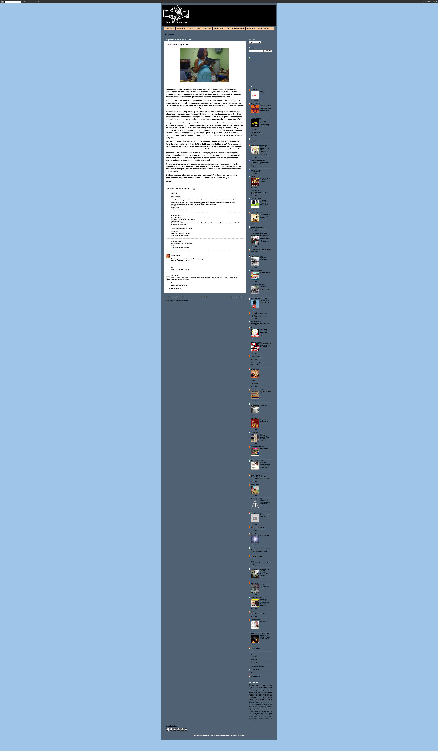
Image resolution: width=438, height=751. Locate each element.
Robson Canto (255, 663)
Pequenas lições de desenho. (259, 228)
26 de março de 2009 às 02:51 (180, 235)
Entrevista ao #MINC (256, 358)
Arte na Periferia (256, 513)
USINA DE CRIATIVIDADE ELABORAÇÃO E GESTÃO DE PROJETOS (264, 437)
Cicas (252, 561)
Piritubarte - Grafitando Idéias (260, 569)
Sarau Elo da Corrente (255, 56)
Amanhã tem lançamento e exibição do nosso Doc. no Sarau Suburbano (265, 602)
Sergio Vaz (254, 533)
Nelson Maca (255, 484)
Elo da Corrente (262, 702)
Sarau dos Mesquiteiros (258, 284)
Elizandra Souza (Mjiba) (258, 461)
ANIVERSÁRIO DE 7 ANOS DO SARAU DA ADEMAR (265, 345)
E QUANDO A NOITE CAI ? (258, 316)
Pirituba (251, 687)
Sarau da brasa (261, 697)
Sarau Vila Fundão (256, 475)
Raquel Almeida (263, 28)
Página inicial (205, 297)
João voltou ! (254, 654)
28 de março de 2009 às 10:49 (180, 269)
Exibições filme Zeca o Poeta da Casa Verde (264, 586)
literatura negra (253, 702)
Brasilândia (263, 708)
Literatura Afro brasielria (265, 716)
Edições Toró (255, 383)
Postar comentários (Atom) (179, 300)
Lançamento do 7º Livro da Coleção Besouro (265, 216)
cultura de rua (256, 718)
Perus (270, 714)
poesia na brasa (264, 714)
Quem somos (169, 28)
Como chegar (181, 28)
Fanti (252, 673)
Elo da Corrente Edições (263, 706)
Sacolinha (254, 89)
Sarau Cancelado (264, 448)
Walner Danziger (256, 170)
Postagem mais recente (175, 297)
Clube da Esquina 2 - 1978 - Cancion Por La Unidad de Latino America (260, 478)
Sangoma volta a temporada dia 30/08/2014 (264, 421)
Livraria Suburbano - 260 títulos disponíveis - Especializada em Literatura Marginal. (265, 122)
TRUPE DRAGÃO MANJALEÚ (260, 634)
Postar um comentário (175, 288)
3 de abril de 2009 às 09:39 (179, 285)
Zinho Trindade (255, 356)
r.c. (172, 253)
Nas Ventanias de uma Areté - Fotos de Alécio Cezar (265, 637)
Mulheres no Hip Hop (257, 666)
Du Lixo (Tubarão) (256, 499)
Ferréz (253, 138)
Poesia (198, 28)
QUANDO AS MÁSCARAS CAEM (260, 323)
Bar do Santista (266, 689)
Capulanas (254, 418)
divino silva (268, 713)
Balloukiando (255, 190)
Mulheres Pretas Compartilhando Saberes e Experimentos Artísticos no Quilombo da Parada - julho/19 (264, 151)
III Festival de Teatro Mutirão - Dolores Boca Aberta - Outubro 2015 (264, 332)
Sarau (251, 685)
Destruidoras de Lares (257, 227)
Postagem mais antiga (235, 297)
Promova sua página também (257, 60)
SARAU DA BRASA (256, 270)
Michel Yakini (251, 28)
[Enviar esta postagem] (193, 188)
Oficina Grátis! (264, 621)
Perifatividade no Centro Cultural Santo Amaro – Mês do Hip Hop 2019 (260, 164)
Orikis (250, 718)
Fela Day (260, 704)
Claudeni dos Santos (257, 362)
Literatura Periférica (255, 690)
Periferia (259, 687)
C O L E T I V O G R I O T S (259, 299)
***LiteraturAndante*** (257, 446)
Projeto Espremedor (257, 256)
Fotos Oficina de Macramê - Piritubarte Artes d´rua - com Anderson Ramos (265, 573)
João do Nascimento (257, 653)
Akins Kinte (254, 583)
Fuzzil (253, 176)
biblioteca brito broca (261, 692)
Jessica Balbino (256, 676)
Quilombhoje (255, 669)
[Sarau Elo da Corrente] (249, 58)
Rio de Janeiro (253, 716)
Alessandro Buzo (256, 118)
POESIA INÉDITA (264, 535)
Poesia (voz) (207, 28)
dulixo (173, 275)
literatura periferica (254, 714)
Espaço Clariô (255, 369)
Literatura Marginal (260, 711)
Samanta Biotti (255, 404)
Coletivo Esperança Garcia (259, 145)
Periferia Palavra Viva (257, 597)
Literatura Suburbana (257, 212)
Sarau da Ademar (256, 342)
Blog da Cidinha (256, 104)
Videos (191, 28)
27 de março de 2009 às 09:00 (180, 247)
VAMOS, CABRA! (255, 171)
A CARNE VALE (255, 648)
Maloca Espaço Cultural (258, 527)
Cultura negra (253, 689)
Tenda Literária (255, 328)
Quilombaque (255, 432)
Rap (262, 713)
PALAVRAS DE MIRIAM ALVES (259, 551)
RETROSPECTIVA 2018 (257, 134)
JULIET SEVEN (255, 364)
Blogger (242, 735)
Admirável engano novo (257, 529)
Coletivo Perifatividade (258, 160)
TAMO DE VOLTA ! (265, 272)
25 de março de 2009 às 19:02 (180, 210)
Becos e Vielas (255, 619)
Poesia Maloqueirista (257, 389)
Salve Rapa (254, 140)
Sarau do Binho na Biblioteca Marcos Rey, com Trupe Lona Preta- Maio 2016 (265, 240)
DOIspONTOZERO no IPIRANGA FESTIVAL (265, 179)
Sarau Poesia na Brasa (263, 701)
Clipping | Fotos (219, 28)
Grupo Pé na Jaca (256, 556)
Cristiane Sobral (256, 198)
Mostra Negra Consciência (235, 28)
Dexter (253, 611)
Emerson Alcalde (256, 132)
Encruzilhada (263, 405)
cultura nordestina (254, 708)
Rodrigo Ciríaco (256, 321)
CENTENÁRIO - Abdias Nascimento (260, 385)
